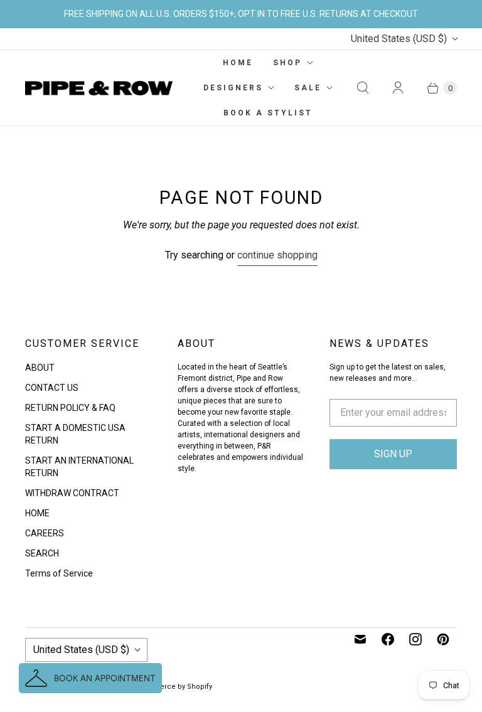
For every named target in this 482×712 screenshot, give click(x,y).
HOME (238, 62)
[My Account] (397, 88)
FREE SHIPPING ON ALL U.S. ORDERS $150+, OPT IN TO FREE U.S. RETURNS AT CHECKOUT (241, 14)
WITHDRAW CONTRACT (72, 493)
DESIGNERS (233, 87)
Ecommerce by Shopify (173, 687)
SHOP (287, 62)
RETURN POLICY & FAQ (70, 408)
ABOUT (40, 368)
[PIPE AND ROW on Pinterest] (443, 639)
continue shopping (277, 255)
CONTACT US (51, 388)
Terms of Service (59, 573)
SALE (307, 87)
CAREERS (44, 533)
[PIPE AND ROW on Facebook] (388, 639)
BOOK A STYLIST (268, 113)
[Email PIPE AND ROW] (360, 639)
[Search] (362, 88)
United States (399, 39)
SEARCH (42, 553)
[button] (90, 678)
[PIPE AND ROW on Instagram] (415, 639)
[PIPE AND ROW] (99, 88)
